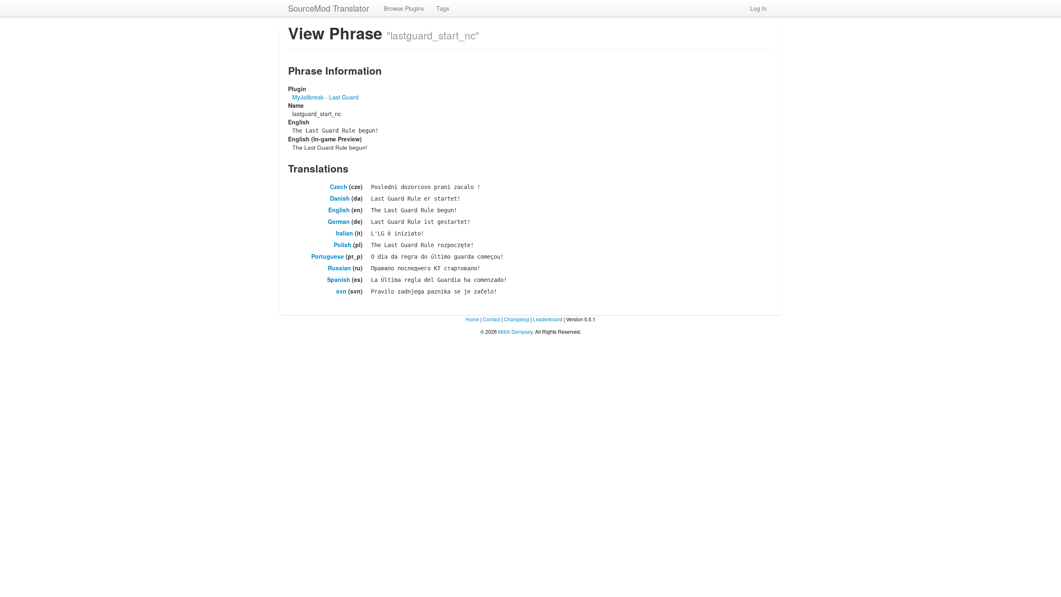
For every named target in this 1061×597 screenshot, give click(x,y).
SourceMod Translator (328, 8)
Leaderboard (547, 319)
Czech (338, 186)
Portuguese (327, 256)
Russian (339, 268)
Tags (442, 8)
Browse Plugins (404, 8)
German (339, 221)
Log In (758, 8)
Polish (342, 244)
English (339, 210)
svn (341, 291)
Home (472, 319)
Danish (340, 198)
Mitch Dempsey (515, 331)
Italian (344, 233)
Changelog (516, 319)
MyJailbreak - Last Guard (325, 97)
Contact (491, 319)
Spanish (338, 279)
